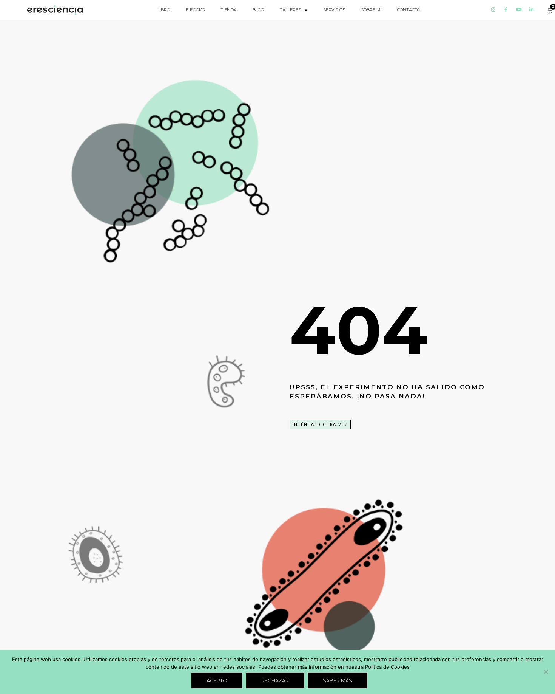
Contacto (408, 9)
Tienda (228, 9)
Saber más (337, 680)
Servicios (334, 9)
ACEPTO (217, 680)
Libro (163, 9)
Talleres (290, 9)
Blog (258, 9)
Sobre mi (371, 9)
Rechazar (275, 680)
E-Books (195, 9)
